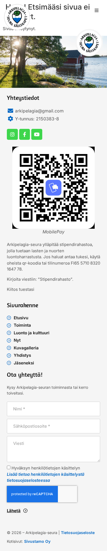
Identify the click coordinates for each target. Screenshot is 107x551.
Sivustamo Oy (37, 541)
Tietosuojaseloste (78, 532)
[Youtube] (36, 134)
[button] (97, 10)
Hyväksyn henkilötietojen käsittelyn (45, 474)
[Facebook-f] (24, 134)
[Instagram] (12, 134)
